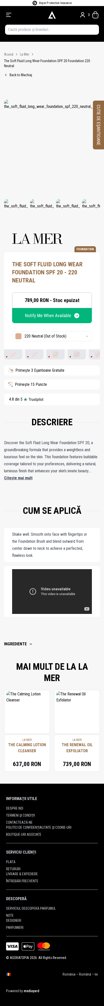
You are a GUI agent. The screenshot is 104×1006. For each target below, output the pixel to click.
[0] (95, 14)
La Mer (24, 54)
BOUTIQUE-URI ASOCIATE (23, 834)
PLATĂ (10, 862)
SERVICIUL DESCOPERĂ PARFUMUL (31, 908)
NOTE (10, 915)
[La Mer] (37, 238)
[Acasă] (52, 15)
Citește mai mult (18, 478)
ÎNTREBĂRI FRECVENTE (22, 881)
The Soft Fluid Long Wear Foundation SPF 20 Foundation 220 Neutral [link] (47, 63)
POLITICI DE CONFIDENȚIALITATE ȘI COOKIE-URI (38, 827)
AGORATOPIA (19, 958)
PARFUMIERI (14, 928)
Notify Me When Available (48, 315)
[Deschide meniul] (24, 15)
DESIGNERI (13, 920)
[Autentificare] (82, 14)
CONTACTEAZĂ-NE (19, 822)
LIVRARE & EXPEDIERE (22, 874)
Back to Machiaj (21, 75)
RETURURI (13, 869)
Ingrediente (15, 644)
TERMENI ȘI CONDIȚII (20, 815)
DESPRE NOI (14, 808)
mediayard (31, 991)
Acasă (8, 54)
